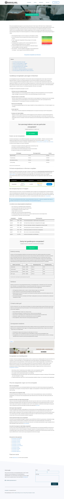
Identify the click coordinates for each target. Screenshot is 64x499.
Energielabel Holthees (16, 441)
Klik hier (46, 140)
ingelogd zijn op (15, 457)
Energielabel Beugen (15, 447)
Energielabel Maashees (16, 439)
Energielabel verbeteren (14, 367)
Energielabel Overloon (16, 442)
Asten (48, 141)
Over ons (21, 492)
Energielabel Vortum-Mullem (17, 445)
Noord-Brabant (26, 423)
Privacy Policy (26, 492)
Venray (38, 141)
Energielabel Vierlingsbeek (17, 438)
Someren (51, 141)
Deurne (41, 141)
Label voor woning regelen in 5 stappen (20, 63)
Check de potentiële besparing (35, 200)
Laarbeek (44, 141)
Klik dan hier (25, 477)
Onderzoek (16, 492)
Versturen (54, 483)
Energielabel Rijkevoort (16, 451)
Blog (19, 492)
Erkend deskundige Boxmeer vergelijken (20, 66)
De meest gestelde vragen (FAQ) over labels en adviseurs (23, 70)
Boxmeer (37, 405)
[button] (32, 55)
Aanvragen (56, 2)
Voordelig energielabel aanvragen (19, 61)
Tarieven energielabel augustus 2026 (19, 64)
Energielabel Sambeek (16, 448)
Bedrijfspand (41, 2)
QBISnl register (12, 174)
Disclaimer (30, 492)
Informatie (47, 2)
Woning (35, 2)
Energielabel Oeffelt (15, 449)
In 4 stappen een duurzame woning (19, 67)
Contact (33, 492)
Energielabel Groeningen (16, 444)
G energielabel (48, 195)
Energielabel (29, 2)
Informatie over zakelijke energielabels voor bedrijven (23, 69)
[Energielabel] (11, 2)
